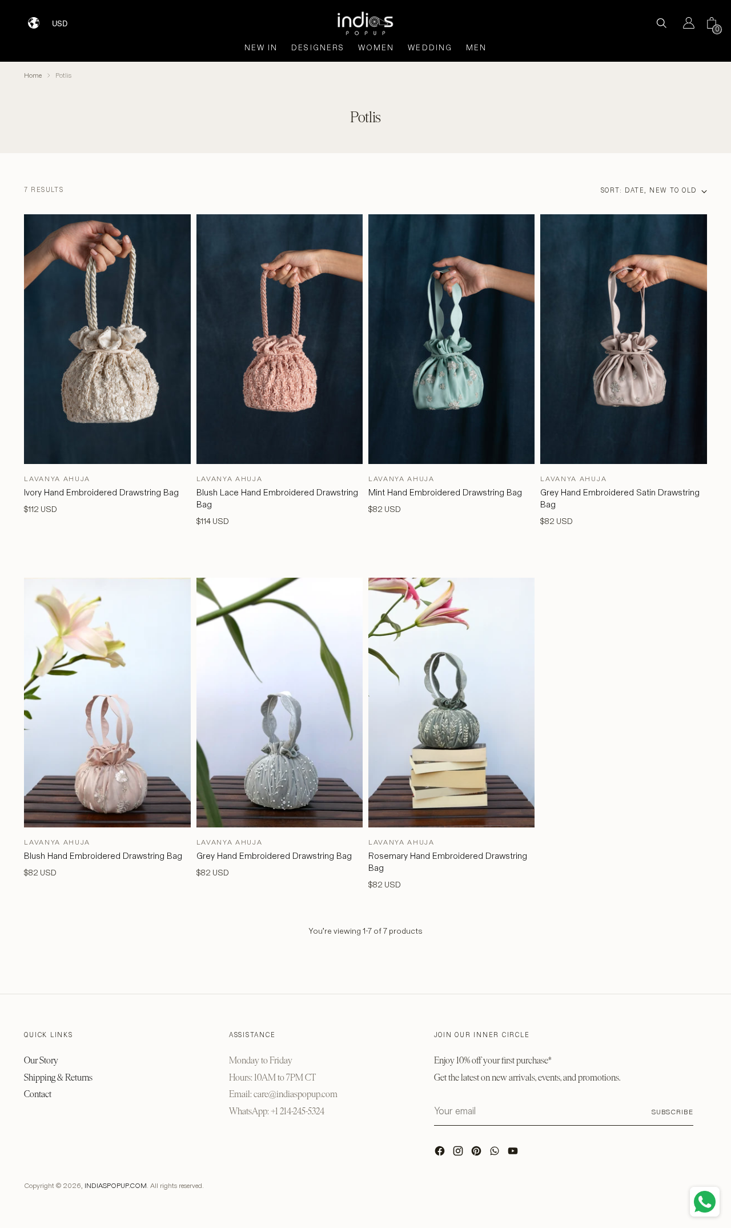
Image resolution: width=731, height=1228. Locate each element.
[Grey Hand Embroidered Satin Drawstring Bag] (623, 339)
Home (33, 75)
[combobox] (67, 19)
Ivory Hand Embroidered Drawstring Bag (101, 492)
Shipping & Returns (58, 1077)
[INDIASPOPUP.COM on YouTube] (514, 1153)
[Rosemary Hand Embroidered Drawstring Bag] (451, 702)
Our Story (41, 1060)
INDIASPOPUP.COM (116, 1185)
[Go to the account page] (684, 22)
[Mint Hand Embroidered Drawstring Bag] (451, 339)
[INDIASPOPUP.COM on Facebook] (441, 1153)
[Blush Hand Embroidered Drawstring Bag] (107, 702)
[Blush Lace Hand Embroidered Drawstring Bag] (279, 339)
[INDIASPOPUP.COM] (365, 23)
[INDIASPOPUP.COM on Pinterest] (477, 1153)
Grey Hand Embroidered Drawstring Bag (274, 855)
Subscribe (672, 1111)
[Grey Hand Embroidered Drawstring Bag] (279, 702)
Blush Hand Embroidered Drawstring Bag (103, 855)
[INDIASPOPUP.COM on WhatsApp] (496, 1153)
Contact (37, 1094)
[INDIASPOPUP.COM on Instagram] (459, 1153)
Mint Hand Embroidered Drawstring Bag (445, 492)
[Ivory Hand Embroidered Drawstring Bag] (107, 339)
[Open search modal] (661, 22)
